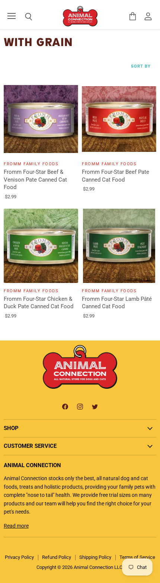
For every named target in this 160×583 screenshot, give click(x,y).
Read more (16, 526)
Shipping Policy (95, 557)
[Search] (23, 16)
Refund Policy (56, 557)
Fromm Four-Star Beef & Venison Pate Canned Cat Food (35, 179)
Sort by (141, 66)
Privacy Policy (19, 557)
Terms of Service (137, 557)
